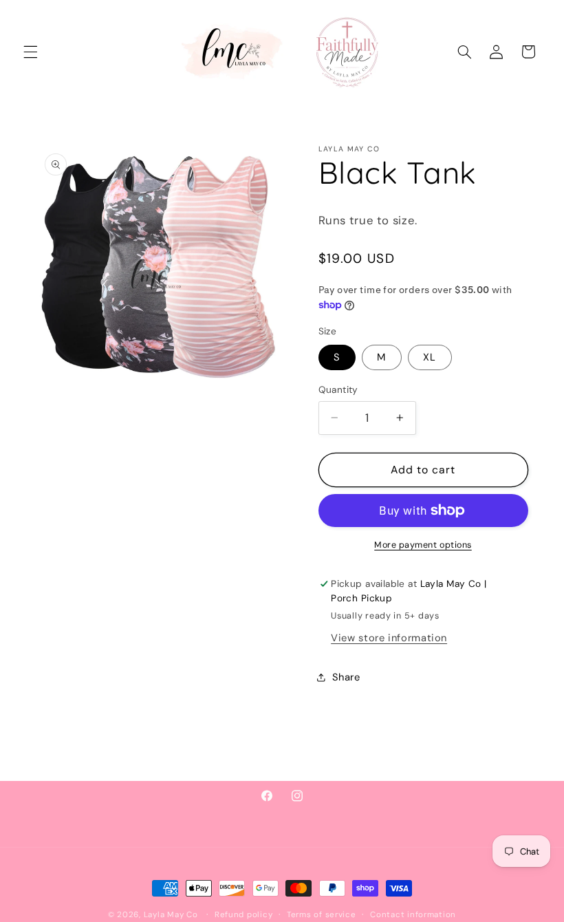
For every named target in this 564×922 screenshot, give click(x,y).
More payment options (423, 544)
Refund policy (244, 915)
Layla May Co (171, 915)
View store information (389, 638)
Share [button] (346, 677)
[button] (30, 51)
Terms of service (321, 915)
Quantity (338, 389)
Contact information (413, 915)
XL (429, 357)
